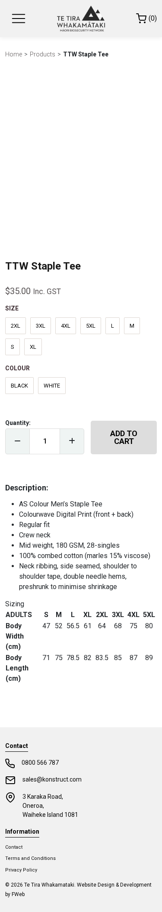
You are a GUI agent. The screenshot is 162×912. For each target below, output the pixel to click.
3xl (40, 326)
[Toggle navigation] (18, 18)
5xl (90, 326)
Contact (13, 847)
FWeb (18, 894)
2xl (15, 326)
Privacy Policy (21, 870)
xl (33, 347)
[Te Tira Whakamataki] (81, 18)
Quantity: (18, 422)
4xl (65, 326)
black (19, 385)
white (52, 385)
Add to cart (123, 437)
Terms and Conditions (30, 858)
